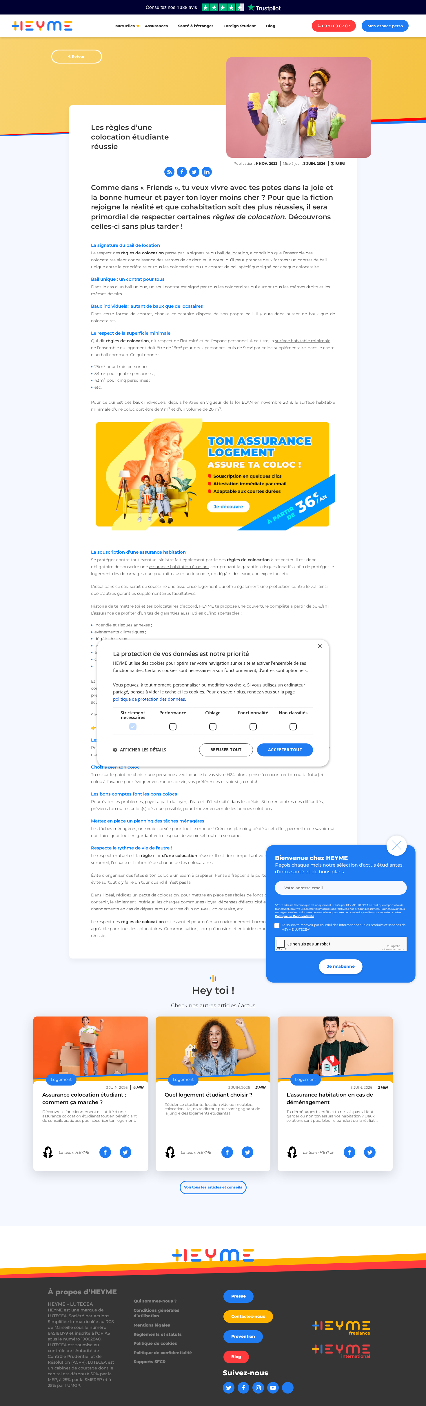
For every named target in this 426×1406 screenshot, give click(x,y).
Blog (270, 25)
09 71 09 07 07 (336, 25)
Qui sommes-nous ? (155, 1301)
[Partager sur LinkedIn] (207, 172)
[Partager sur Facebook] (182, 172)
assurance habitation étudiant (179, 566)
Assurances (156, 25)
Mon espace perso (385, 25)
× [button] (319, 646)
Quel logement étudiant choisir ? (208, 1095)
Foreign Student (239, 25)
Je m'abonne (341, 966)
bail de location (232, 253)
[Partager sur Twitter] (194, 172)
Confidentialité (387, 949)
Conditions (399, 949)
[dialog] (213, 703)
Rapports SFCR (149, 1361)
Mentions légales (152, 1325)
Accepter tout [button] (285, 749)
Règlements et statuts (158, 1334)
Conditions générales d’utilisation (156, 1313)
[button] (139, 750)
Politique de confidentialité (163, 1352)
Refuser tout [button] (226, 749)
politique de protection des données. (149, 699)
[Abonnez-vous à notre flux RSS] (169, 172)
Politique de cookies (155, 1343)
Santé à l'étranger (195, 25)
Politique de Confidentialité (294, 916)
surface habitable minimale (302, 340)
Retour (78, 56)
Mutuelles (125, 25)
